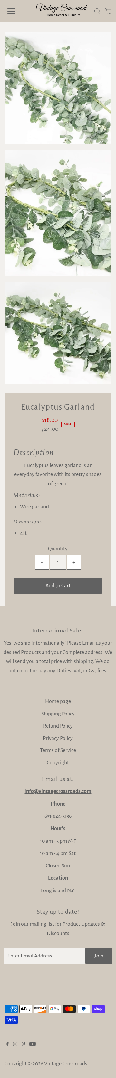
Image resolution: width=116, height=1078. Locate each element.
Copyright (58, 762)
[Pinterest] (23, 1044)
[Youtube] (32, 1044)
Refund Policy (58, 726)
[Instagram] (15, 1044)
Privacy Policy (58, 738)
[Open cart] (108, 11)
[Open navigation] (15, 11)
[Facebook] (7, 1044)
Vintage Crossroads (65, 1063)
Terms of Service (58, 750)
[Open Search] (97, 11)
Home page (58, 701)
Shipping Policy (58, 714)
